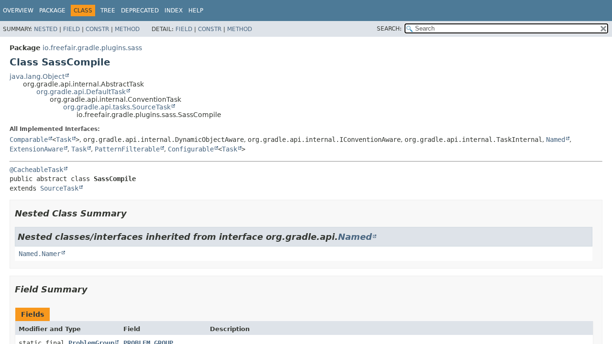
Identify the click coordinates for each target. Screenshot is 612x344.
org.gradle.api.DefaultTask (81, 92)
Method (127, 29)
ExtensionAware (36, 149)
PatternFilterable (127, 149)
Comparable (29, 139)
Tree (107, 10)
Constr (97, 29)
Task (63, 139)
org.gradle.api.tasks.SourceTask (117, 107)
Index (173, 10)
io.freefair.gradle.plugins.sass (92, 48)
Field (71, 29)
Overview (18, 10)
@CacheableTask (36, 169)
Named (555, 139)
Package (52, 10)
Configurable (191, 149)
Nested (45, 29)
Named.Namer (40, 254)
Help (195, 10)
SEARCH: (389, 28)
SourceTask (59, 188)
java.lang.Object (37, 76)
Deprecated (140, 10)
